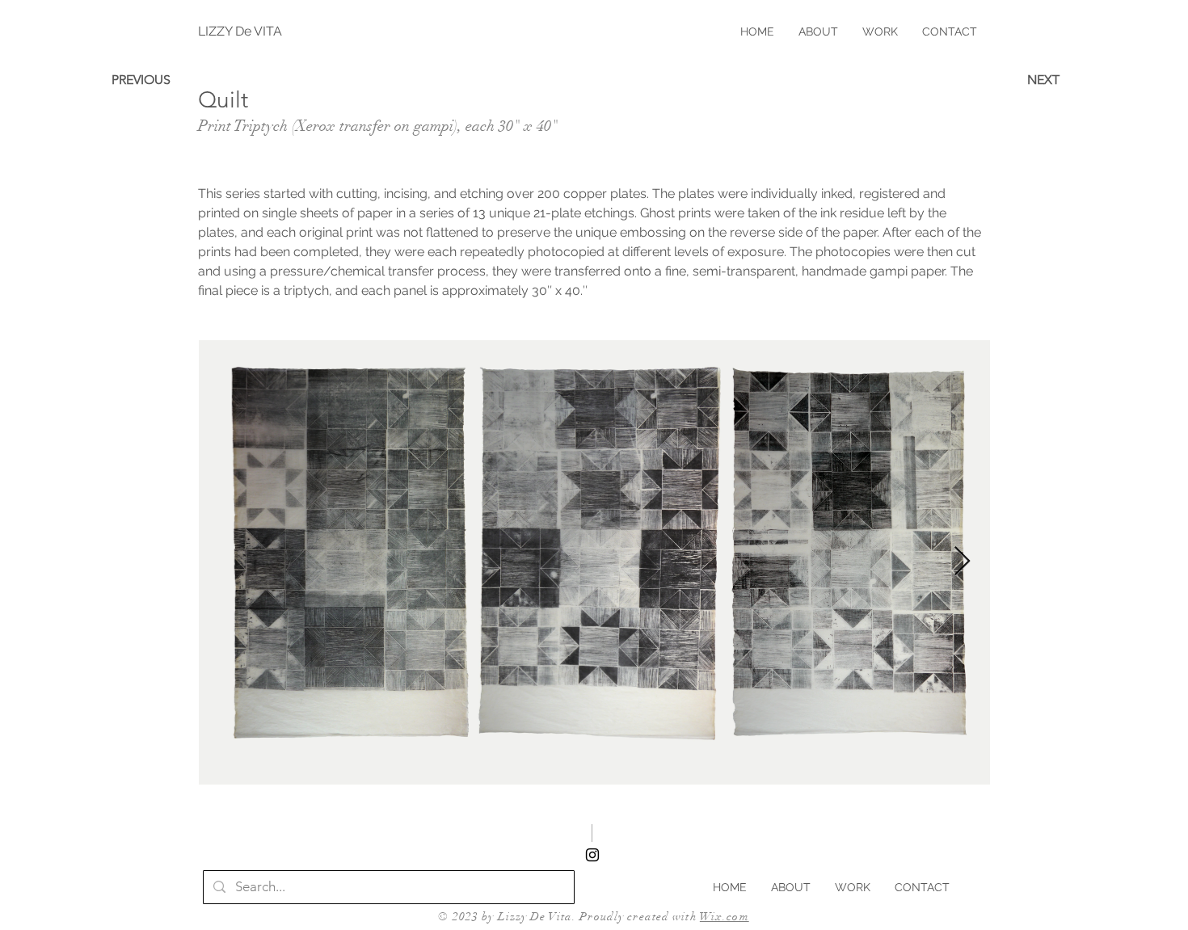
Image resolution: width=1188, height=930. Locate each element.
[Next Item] (962, 562)
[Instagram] (592, 855)
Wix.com (724, 917)
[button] (880, 31)
